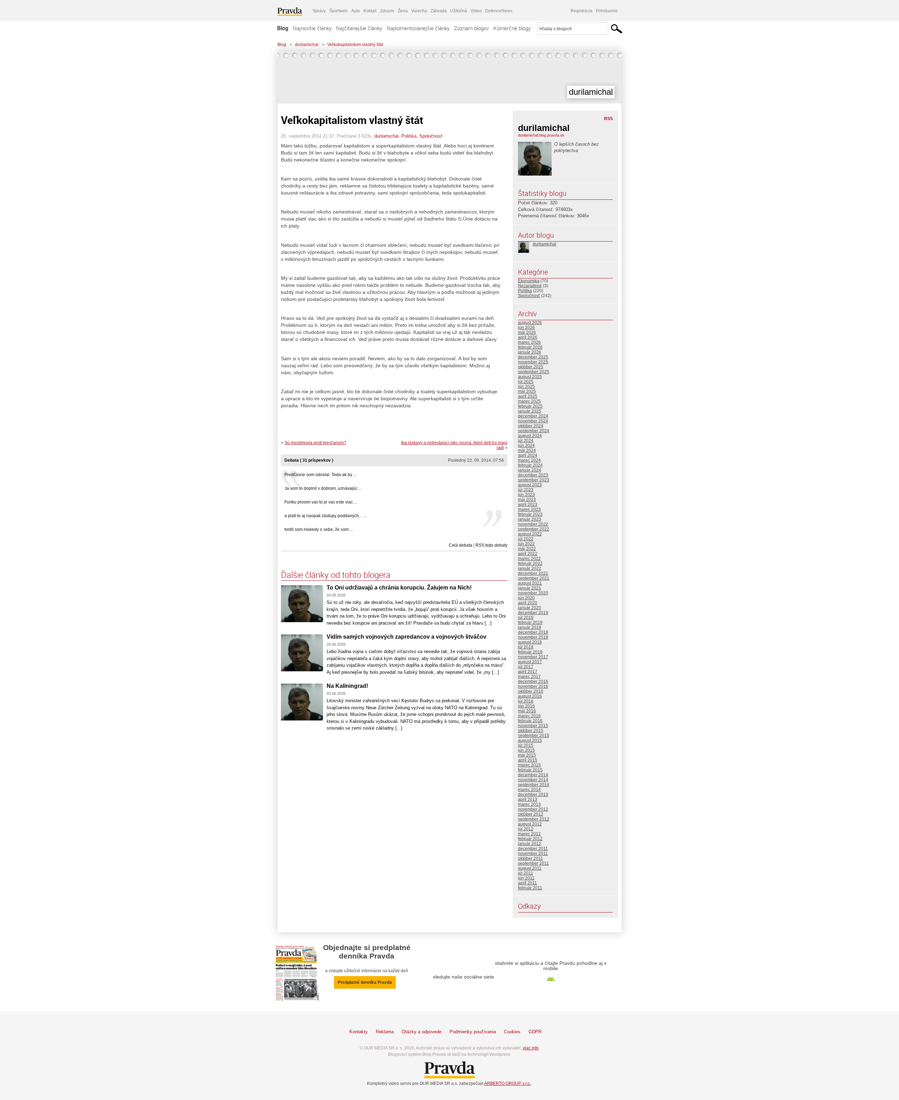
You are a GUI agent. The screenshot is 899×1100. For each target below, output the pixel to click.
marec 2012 (529, 833)
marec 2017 (529, 676)
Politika (408, 136)
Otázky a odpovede (421, 1031)
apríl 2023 (527, 504)
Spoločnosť (430, 136)
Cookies (512, 1031)
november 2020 (533, 593)
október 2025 (530, 366)
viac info (531, 1048)
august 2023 (530, 484)
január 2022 (529, 568)
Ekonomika (528, 280)
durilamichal (307, 44)
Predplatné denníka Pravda (365, 982)
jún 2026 (526, 327)
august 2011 (530, 868)
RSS (608, 118)
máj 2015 (527, 755)
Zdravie (387, 10)
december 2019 (533, 612)
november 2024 (533, 421)
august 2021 (530, 583)
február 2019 (530, 622)
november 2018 (533, 637)
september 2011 (533, 863)
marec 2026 (529, 342)
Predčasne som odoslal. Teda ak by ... (320, 474)
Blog (282, 28)
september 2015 (533, 735)
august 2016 (530, 696)
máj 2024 (527, 450)
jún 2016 (526, 706)
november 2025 (533, 362)
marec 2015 (529, 765)
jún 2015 (526, 750)
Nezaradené (530, 285)
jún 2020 (526, 597)
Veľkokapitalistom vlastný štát (355, 44)
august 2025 (530, 376)
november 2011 (533, 853)
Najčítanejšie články (359, 28)
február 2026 (530, 347)
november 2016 (533, 686)
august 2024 (530, 435)
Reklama (385, 1031)
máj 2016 (527, 711)
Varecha (419, 10)
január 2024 (529, 470)
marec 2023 (529, 509)
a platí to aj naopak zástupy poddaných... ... (325, 515)
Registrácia (581, 10)
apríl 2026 (527, 337)
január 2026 (529, 352)
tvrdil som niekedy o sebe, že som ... (318, 529)
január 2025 (529, 411)
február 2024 (530, 465)
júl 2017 (525, 666)
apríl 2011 (527, 883)
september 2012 (533, 819)
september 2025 (533, 371)
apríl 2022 (527, 553)
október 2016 (530, 691)
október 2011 (530, 858)
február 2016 (530, 720)
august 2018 (530, 642)
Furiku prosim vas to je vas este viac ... (320, 502)
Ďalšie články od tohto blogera (336, 574)
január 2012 (529, 843)
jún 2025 (526, 386)
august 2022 (530, 534)
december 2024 (533, 416)
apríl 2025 (527, 396)
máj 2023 (527, 499)
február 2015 (530, 770)
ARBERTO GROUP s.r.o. (507, 1083)
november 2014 (533, 779)
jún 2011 (526, 878)
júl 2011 (525, 873)
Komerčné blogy (512, 28)
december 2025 (533, 357)
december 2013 (533, 794)
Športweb (338, 10)
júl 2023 (525, 489)
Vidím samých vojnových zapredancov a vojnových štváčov (406, 637)
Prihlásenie (607, 10)
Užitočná (458, 10)
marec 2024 (529, 460)
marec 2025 (529, 401)
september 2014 (533, 784)
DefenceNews (498, 10)
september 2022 (533, 529)
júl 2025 (525, 381)
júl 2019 (525, 617)
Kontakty (358, 1031)
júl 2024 (525, 440)
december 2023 (533, 475)
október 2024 (530, 425)
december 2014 (533, 774)
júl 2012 (525, 828)
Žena (403, 10)
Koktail (369, 10)
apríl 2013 (527, 799)
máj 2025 (527, 391)
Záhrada (439, 10)
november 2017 (533, 656)
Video (476, 10)
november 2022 (533, 524)
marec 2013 (529, 804)
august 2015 (530, 740)
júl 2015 (525, 745)
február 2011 (530, 887)
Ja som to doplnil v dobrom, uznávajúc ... (323, 488)
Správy (319, 10)
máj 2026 (527, 332)
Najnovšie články (312, 28)
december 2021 (533, 573)
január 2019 (529, 627)
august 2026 (530, 322)
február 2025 (530, 406)
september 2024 (533, 430)
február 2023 (530, 514)
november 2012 (533, 809)
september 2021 (533, 578)
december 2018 (533, 632)
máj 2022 (527, 548)
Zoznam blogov (471, 28)
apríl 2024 (527, 455)
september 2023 (533, 479)
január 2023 (529, 519)
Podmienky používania (473, 1031)
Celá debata (460, 545)
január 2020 (529, 607)
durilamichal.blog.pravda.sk (541, 135)
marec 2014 (529, 789)
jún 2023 (526, 494)
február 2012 (530, 838)
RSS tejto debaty (491, 545)
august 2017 (530, 661)
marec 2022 (529, 558)
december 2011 (533, 848)
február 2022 (530, 563)
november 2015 (533, 725)
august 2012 (530, 824)
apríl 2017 (527, 671)
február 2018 (530, 652)
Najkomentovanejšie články (418, 28)
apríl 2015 (527, 760)
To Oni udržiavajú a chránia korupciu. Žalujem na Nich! (399, 588)
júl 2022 (525, 538)
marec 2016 (529, 715)
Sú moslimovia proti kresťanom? (315, 442)
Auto (355, 10)
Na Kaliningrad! (347, 686)
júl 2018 (525, 647)
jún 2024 (526, 445)
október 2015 (530, 730)
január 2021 (529, 588)
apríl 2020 (527, 602)
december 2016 (533, 681)
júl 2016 (525, 701)
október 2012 (530, 814)
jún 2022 (526, 543)
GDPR (535, 1031)
